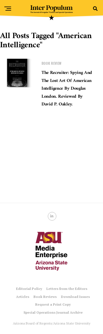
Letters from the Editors (66, 288)
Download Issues (75, 296)
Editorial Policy (29, 288)
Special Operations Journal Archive (53, 312)
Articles (22, 296)
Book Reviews (45, 296)
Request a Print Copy (53, 304)
